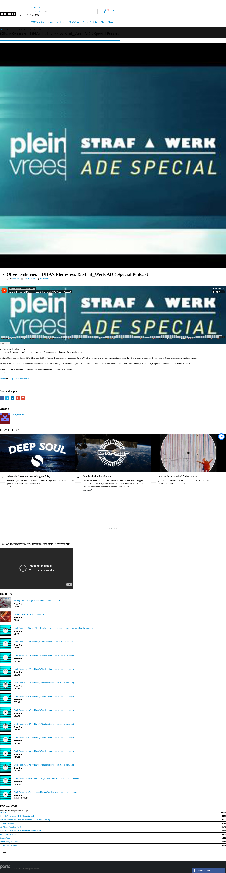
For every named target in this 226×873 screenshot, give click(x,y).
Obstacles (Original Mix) (10, 845)
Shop (103, 22)
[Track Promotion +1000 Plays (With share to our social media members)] (5, 658)
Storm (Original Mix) (8, 823)
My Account (61, 22)
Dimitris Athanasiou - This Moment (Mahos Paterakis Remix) (25, 820)
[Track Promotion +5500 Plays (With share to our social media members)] (5, 740)
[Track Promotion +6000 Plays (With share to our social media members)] (5, 754)
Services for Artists (90, 22)
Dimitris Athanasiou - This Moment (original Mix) (20, 831)
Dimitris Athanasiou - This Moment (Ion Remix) (19, 816)
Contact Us (36, 11)
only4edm (16, 279)
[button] (110, 528)
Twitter (7, 398)
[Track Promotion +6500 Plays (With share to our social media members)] (5, 767)
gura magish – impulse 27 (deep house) (177, 476)
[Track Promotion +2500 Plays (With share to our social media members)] (5, 685)
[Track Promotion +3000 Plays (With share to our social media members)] (5, 699)
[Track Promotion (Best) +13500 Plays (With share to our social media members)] (5, 781)
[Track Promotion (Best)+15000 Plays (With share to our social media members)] (5, 795)
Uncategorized (29, 279)
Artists (50, 22)
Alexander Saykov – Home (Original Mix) (28, 476)
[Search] (100, 11)
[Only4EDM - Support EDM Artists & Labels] (8, 14)
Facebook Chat (203, 871)
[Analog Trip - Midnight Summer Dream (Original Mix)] (5, 603)
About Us (36, 8)
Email (23, 398)
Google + (18, 398)
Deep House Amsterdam (19, 379)
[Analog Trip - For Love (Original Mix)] (5, 617)
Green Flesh (5, 838)
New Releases (74, 22)
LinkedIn (12, 398)
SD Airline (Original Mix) (10, 827)
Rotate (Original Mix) (9, 842)
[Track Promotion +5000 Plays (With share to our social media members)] (5, 726)
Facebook (2, 398)
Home (110, 22)
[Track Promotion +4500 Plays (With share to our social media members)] (5, 712)
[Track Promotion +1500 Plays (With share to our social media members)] (5, 671)
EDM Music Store (38, 22)
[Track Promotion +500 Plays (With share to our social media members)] (5, 644)
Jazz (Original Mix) (8, 834)
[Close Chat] (222, 870)
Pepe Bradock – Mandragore (97, 476)
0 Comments (44, 279)
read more (11, 487)
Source (3, 379)
